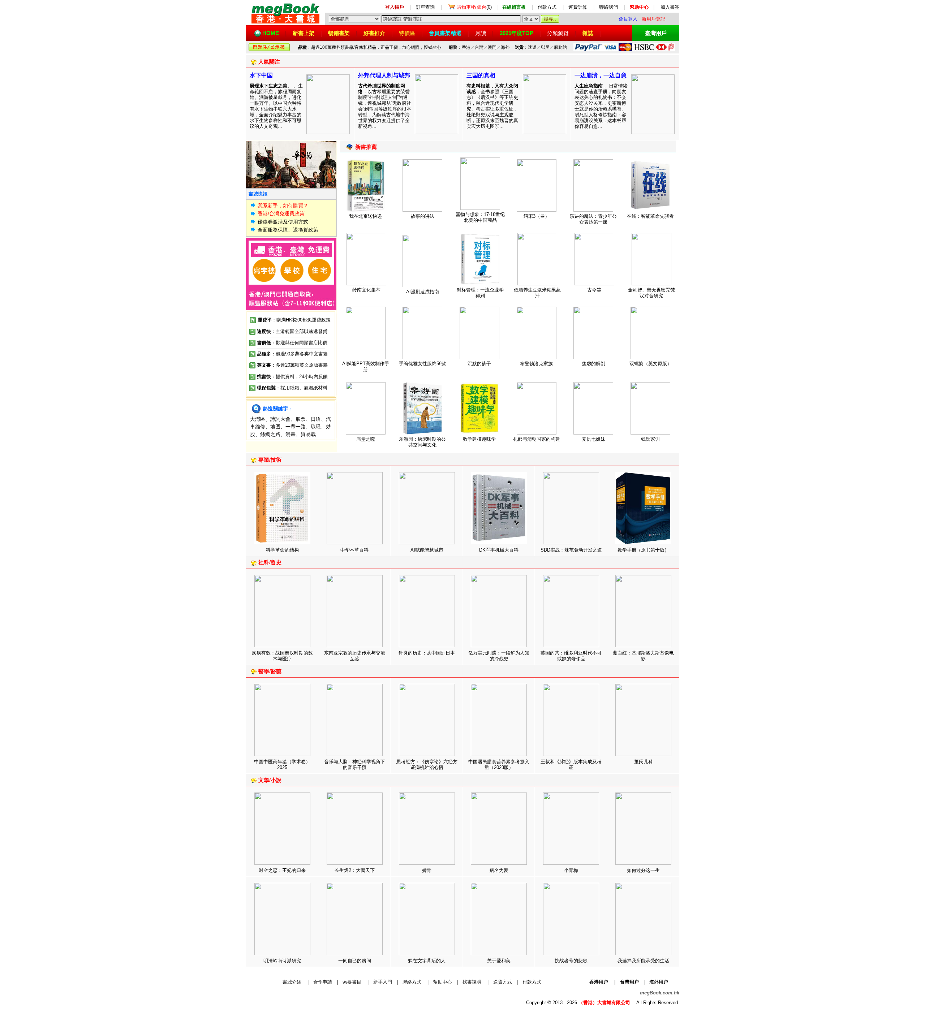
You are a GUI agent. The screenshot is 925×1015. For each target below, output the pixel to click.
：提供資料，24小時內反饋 (299, 376)
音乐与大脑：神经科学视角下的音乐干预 (354, 764)
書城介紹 (292, 982)
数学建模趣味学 (479, 439)
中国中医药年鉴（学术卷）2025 (282, 764)
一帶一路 (295, 426)
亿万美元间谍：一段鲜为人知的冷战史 (498, 655)
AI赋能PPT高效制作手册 (365, 366)
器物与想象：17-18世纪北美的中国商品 (480, 217)
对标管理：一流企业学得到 (480, 292)
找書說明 (471, 982)
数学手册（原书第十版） (643, 550)
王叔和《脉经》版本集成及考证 (571, 764)
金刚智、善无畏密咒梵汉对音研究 (651, 292)
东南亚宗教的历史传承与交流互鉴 (354, 655)
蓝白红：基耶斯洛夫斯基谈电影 (643, 655)
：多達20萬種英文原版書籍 (292, 365)
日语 (316, 419)
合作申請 (322, 982)
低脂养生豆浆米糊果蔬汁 (537, 292)
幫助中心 (442, 982)
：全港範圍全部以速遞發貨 (292, 331)
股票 (301, 419)
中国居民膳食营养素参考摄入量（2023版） (498, 764)
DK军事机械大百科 (499, 550)
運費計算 (577, 7)
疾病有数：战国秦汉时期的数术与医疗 (282, 655)
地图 (275, 426)
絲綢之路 (270, 434)
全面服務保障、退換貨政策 (288, 230)
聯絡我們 (608, 7)
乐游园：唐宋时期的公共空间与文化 (422, 442)
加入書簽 (670, 7)
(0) (474, 7)
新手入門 (382, 982)
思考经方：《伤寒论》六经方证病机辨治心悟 (426, 764)
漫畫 (290, 434)
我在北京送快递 (365, 216)
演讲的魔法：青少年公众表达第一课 (593, 219)
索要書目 (352, 982)
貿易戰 (308, 434)
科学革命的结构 (282, 550)
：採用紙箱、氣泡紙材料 (301, 387)
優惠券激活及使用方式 (283, 222)
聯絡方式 (412, 982)
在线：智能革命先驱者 (650, 216)
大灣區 (257, 419)
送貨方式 (502, 982)
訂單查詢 (425, 7)
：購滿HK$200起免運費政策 (294, 320)
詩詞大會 (280, 419)
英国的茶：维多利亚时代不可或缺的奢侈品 (571, 655)
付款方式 (547, 7)
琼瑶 (316, 426)
